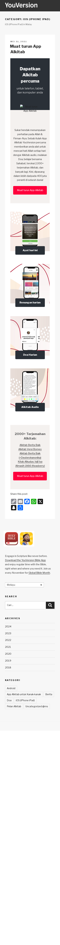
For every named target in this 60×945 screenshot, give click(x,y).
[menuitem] (24, 585)
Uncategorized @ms (37, 706)
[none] (24, 584)
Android (11, 688)
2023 (8, 633)
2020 (8, 653)
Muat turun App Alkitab (30, 190)
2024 (8, 626)
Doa (9, 700)
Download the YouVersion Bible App (25, 560)
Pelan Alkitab (14, 706)
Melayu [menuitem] (11, 584)
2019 (8, 660)
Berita (48, 694)
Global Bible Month (39, 572)
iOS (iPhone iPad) (25, 700)
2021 (8, 646)
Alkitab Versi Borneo (30, 449)
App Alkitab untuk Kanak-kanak (24, 694)
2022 (8, 640)
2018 (8, 667)
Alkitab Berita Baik (30, 445)
